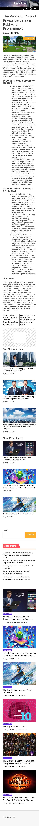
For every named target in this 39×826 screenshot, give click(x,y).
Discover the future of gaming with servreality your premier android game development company (18, 555)
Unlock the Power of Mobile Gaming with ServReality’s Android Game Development (19, 655)
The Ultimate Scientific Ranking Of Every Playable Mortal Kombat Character (18, 763)
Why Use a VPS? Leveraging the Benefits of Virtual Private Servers (18, 370)
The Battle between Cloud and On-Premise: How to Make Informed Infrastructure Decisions (19, 427)
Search (5, 530)
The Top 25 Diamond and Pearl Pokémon (18, 514)
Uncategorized (7, 613)
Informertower (19, 3)
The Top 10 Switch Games (15, 726)
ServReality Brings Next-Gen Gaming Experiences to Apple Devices (17, 459)
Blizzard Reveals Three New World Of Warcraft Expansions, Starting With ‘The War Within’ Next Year (19, 800)
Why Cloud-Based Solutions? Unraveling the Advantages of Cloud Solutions (18, 398)
